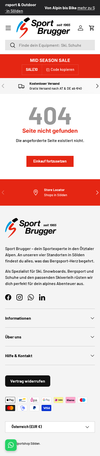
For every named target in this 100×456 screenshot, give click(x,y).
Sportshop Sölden (28, 443)
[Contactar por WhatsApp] (11, 445)
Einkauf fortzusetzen (50, 161)
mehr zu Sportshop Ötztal (66, 7)
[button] (91, 28)
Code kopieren (62, 69)
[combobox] (50, 45)
